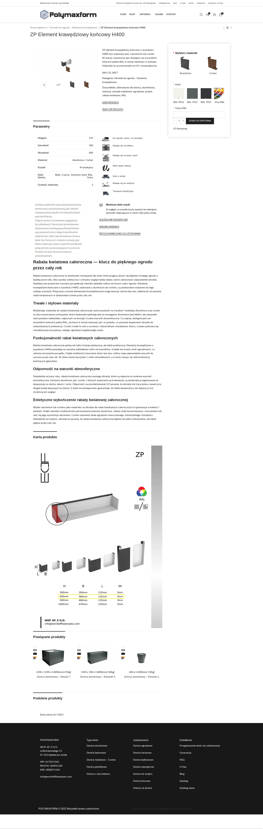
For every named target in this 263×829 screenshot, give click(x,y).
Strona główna (38, 27)
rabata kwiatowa (111, 95)
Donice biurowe (141, 781)
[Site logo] (68, 14)
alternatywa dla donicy (129, 87)
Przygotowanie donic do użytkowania (200, 745)
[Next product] (231, 28)
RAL (124, 95)
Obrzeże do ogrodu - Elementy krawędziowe (73, 27)
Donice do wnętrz (142, 774)
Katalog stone (187, 788)
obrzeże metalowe (122, 91)
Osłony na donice (142, 788)
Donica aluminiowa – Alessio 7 (53, 676)
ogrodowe (138, 91)
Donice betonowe (96, 753)
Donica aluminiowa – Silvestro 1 (141, 676)
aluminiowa (148, 87)
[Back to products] (227, 28)
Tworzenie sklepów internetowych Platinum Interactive (162, 808)
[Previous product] (224, 28)
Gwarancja (185, 753)
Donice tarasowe (142, 753)
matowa (106, 91)
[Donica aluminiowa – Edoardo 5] (97, 657)
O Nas (183, 767)
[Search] (201, 15)
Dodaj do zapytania (200, 121)
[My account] (214, 15)
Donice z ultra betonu (98, 774)
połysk (148, 91)
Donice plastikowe (97, 767)
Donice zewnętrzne (143, 767)
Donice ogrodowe (142, 745)
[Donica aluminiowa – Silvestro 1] (141, 657)
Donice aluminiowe (97, 745)
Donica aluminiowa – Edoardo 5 (97, 676)
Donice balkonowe (143, 760)
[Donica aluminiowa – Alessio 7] (53, 657)
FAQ (182, 760)
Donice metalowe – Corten (101, 760)
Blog (182, 774)
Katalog (184, 781)
